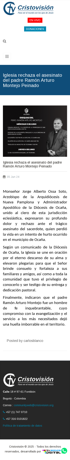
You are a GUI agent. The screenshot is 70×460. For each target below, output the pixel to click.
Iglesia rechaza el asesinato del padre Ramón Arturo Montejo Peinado (32, 164)
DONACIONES (35, 28)
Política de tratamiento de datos (22, 425)
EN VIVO (35, 20)
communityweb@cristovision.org (33, 405)
